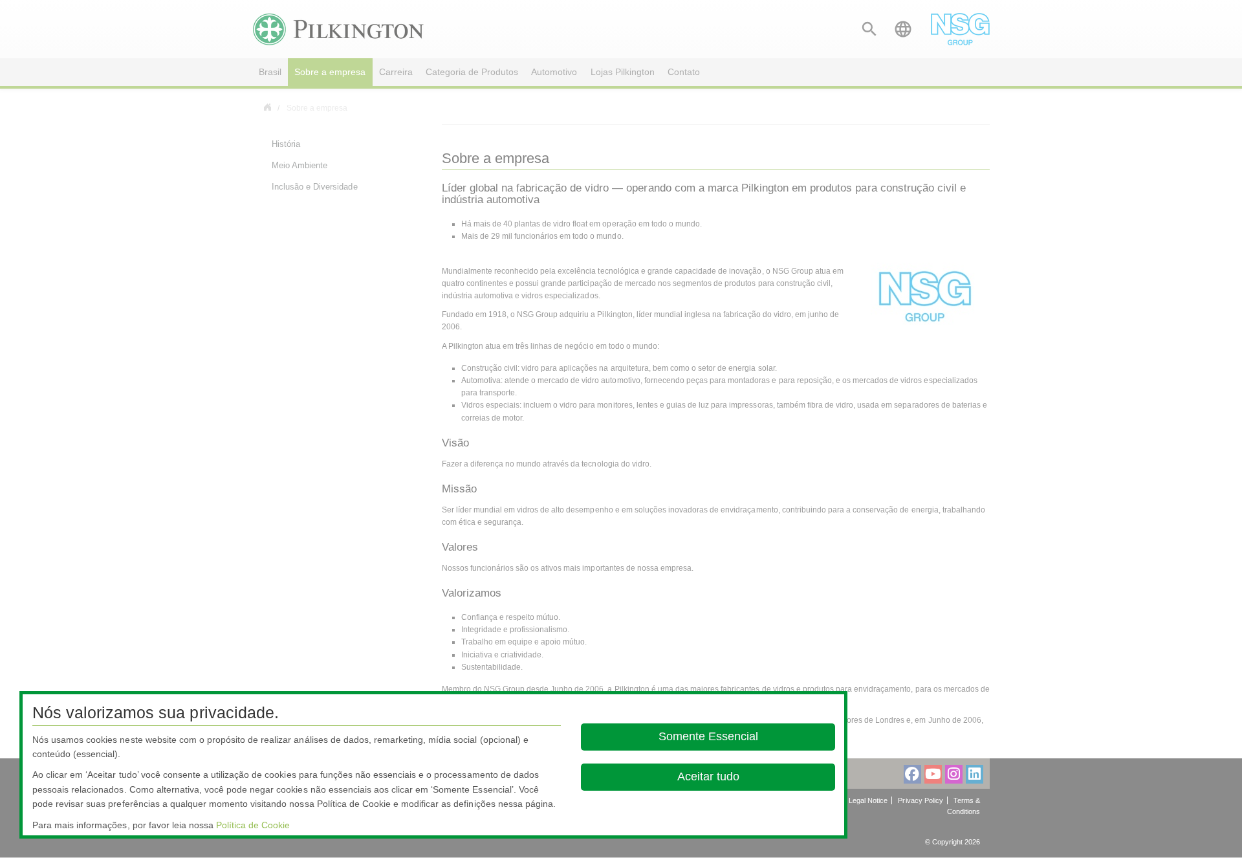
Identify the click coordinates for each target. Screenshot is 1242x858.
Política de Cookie (253, 825)
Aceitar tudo (708, 776)
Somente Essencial (707, 736)
